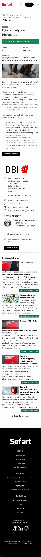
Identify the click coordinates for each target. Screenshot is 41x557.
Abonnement (20, 455)
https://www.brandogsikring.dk (21, 211)
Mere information (11, 154)
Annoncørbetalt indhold (20, 490)
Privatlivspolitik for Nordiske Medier (20, 478)
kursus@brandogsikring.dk (25, 226)
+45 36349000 (14, 204)
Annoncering (20, 463)
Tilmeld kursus (11, 248)
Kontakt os (20, 504)
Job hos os (20, 508)
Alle (3, 15)
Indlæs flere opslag (21, 416)
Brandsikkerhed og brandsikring (17, 17)
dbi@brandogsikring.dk (18, 200)
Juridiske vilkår (20, 482)
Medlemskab (20, 459)
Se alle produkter (20, 467)
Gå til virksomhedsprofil (18, 207)
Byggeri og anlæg (14, 15)
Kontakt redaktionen (20, 500)
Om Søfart (20, 512)
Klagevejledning (20, 486)
